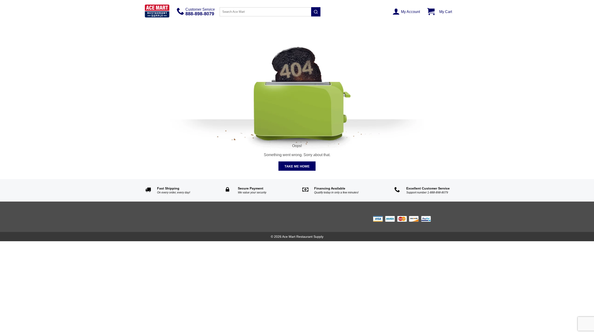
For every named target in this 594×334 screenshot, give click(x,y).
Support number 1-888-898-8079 (427, 192)
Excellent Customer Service (428, 188)
